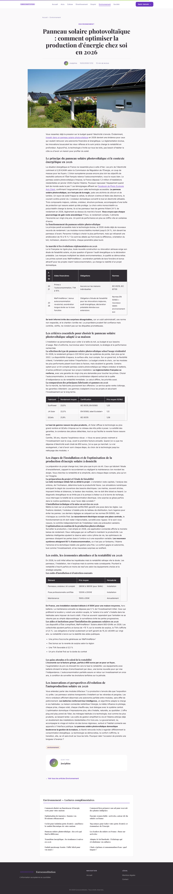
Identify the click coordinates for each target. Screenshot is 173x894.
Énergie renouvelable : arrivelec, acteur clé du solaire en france (109, 817)
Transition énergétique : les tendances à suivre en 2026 (64, 840)
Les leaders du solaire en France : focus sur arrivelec (107, 832)
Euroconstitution (46, 871)
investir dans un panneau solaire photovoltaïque (67, 137)
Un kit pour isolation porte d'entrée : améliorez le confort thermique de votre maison (64, 825)
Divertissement (82, 4)
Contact (125, 879)
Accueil (55, 4)
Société (116, 4)
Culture (70, 4)
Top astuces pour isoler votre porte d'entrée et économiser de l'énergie (109, 825)
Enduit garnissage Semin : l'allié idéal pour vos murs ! (62, 848)
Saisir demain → (144, 4)
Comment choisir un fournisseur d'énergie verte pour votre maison (62, 809)
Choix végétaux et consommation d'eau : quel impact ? (108, 848)
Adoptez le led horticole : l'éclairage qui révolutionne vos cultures (106, 840)
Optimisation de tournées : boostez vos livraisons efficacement (60, 817)
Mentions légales (128, 875)
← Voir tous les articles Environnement (62, 778)
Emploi (93, 4)
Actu (62, 4)
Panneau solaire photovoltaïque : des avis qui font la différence (63, 832)
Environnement (105, 4)
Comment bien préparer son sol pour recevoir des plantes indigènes (109, 809)
